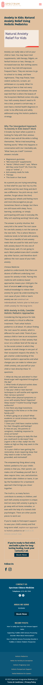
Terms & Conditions (15, 682)
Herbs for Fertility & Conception (21, 661)
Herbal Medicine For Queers (21, 673)
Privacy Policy (30, 682)
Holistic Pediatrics (21, 656)
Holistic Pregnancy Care (21, 665)
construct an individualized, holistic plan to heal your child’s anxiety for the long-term (21, 302)
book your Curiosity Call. (24, 549)
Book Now (21, 554)
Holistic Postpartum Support (21, 669)
